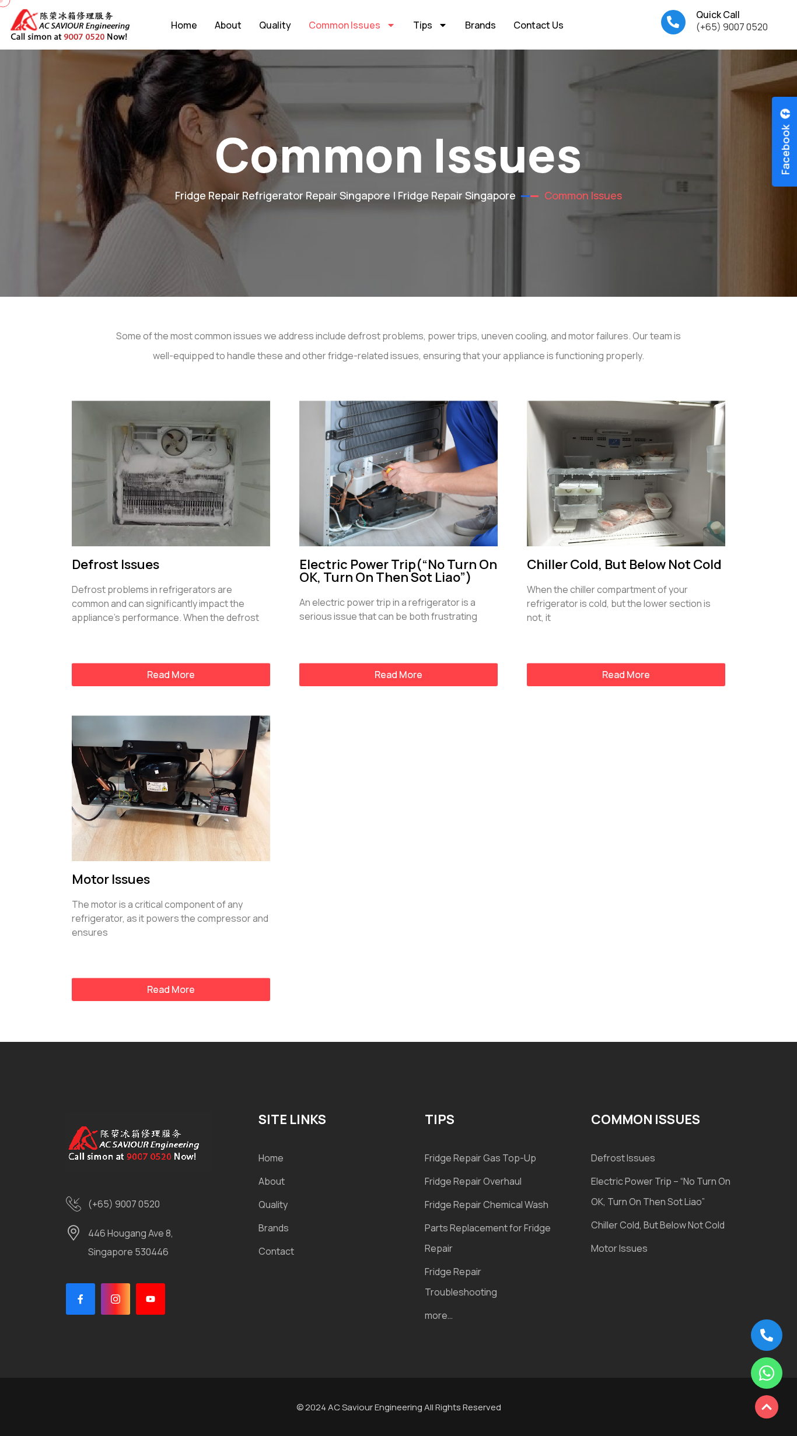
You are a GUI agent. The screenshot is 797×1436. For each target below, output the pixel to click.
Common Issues (344, 25)
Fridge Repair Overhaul (473, 1181)
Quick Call (718, 14)
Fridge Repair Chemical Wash (486, 1204)
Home (184, 25)
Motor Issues (111, 879)
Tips (422, 25)
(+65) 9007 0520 (732, 26)
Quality (275, 25)
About (228, 25)
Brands (480, 25)
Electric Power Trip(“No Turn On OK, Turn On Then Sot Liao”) (398, 571)
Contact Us (538, 25)
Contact (276, 1251)
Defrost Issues (115, 564)
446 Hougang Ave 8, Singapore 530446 (130, 1242)
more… (439, 1315)
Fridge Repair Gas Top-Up (480, 1157)
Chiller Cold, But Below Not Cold (624, 564)
